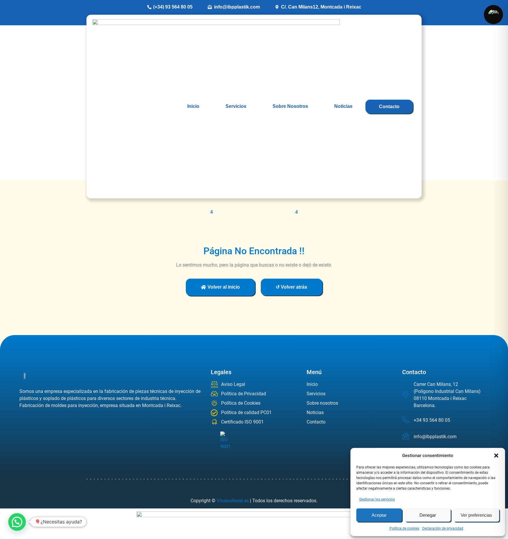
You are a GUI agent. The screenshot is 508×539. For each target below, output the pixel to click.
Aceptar (379, 515)
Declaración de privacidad (442, 528)
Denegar (428, 515)
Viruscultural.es (233, 500)
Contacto (389, 106)
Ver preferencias (476, 515)
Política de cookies (404, 528)
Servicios (235, 106)
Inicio (193, 106)
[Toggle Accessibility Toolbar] (493, 14)
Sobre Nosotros (290, 106)
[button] (496, 455)
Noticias (343, 106)
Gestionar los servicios (377, 499)
